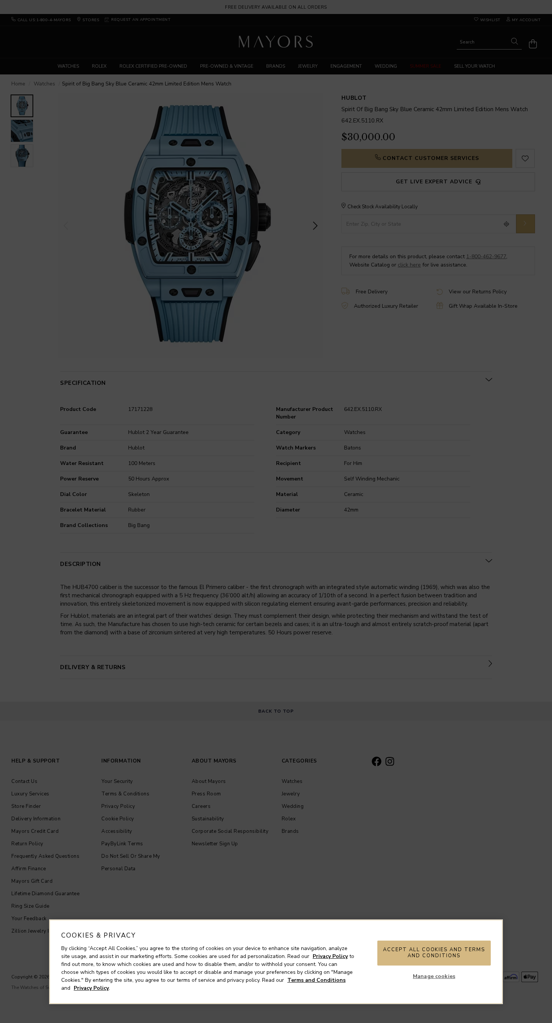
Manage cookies (434, 976)
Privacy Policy (330, 956)
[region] (276, 961)
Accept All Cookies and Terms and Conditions (434, 952)
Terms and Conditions (316, 980)
